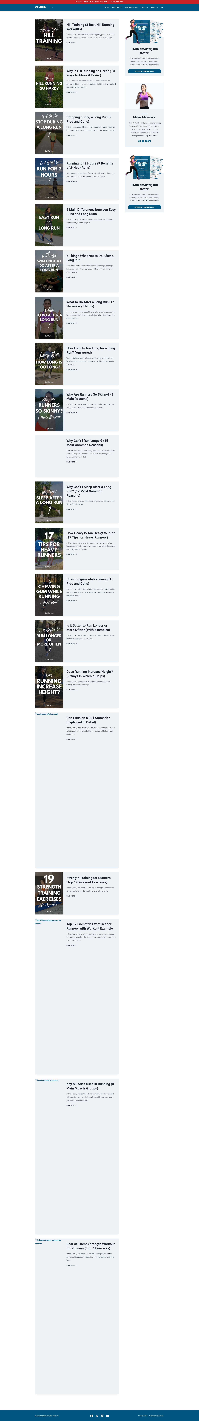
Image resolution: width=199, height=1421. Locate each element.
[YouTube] (107, 1416)
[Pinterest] (97, 1416)
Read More (71, 43)
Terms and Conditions (156, 1416)
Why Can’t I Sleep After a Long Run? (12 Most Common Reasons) (88, 491)
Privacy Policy (142, 1416)
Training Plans (131, 7)
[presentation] (49, 40)
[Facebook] (91, 1416)
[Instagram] (102, 1416)
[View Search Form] (162, 7)
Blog (107, 7)
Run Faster (117, 7)
